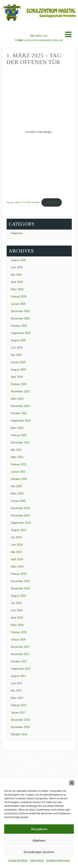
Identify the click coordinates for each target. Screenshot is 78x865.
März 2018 (17, 624)
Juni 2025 (16, 347)
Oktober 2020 (19, 479)
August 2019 (18, 530)
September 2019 (21, 522)
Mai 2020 (16, 486)
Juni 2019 (16, 544)
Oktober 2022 (19, 413)
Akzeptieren (39, 829)
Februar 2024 (19, 384)
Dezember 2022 (20, 406)
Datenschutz (37, 860)
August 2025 (18, 340)
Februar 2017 (19, 705)
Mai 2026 (16, 274)
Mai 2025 (16, 355)
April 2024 (17, 376)
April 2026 (17, 282)
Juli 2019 (16, 537)
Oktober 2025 (19, 325)
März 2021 (17, 457)
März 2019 (17, 566)
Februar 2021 (19, 464)
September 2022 (21, 420)
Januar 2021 (18, 471)
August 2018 (18, 595)
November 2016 (20, 727)
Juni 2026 (16, 267)
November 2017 (20, 654)
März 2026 (17, 289)
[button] (72, 783)
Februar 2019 (19, 573)
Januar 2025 (18, 362)
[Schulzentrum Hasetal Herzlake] (39, 21)
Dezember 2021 (20, 442)
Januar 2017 (18, 712)
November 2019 (20, 515)
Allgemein (17, 233)
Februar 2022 (19, 435)
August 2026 (18, 260)
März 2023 (17, 398)
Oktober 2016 (19, 734)
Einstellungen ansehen (39, 852)
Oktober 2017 (19, 661)
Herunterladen (51, 202)
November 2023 (20, 391)
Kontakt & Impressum (58, 860)
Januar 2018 (18, 639)
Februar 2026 (19, 296)
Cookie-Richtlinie (18, 860)
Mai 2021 (16, 449)
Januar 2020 (18, 500)
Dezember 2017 (20, 646)
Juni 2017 (16, 683)
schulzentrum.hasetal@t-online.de (43, 40)
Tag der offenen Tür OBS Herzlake (23, 202)
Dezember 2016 (20, 719)
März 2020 (17, 493)
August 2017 (18, 676)
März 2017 (17, 697)
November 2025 (20, 318)
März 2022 (17, 427)
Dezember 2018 (20, 581)
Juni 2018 (16, 610)
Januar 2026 (18, 303)
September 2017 (21, 668)
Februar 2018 (19, 632)
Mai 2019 (16, 552)
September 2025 (21, 333)
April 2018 (17, 617)
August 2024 (18, 369)
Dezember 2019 (20, 508)
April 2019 (17, 559)
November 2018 (20, 588)
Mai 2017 (16, 690)
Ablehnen (39, 840)
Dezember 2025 (20, 311)
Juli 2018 (16, 603)
